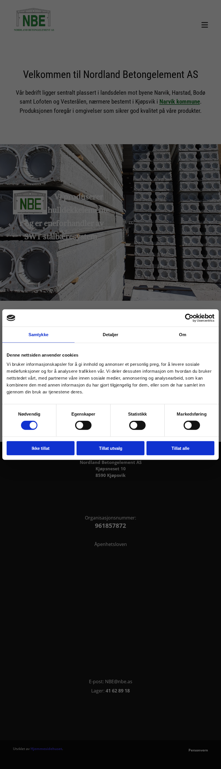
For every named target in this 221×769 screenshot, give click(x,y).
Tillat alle (180, 448)
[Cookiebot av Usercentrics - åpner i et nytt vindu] (189, 318)
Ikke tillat (40, 448)
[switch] (83, 425)
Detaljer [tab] (111, 334)
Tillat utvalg (110, 448)
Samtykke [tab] (38, 334)
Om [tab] (182, 334)
